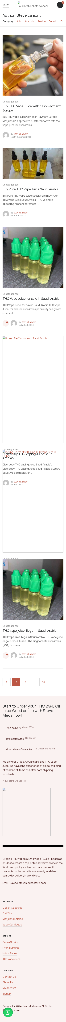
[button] (8, 1012)
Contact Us (9, 976)
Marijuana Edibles (13, 919)
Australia (29, 21)
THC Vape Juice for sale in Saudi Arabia (31, 298)
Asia (18, 21)
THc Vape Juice (12, 959)
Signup (7, 993)
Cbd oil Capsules (12, 907)
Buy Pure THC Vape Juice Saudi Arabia (30, 189)
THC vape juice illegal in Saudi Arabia (29, 630)
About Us (8, 982)
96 (43, 682)
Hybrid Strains (11, 948)
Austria (42, 21)
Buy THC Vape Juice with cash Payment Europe (32, 108)
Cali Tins (7, 913)
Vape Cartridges (12, 924)
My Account (9, 988)
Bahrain (53, 21)
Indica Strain (10, 953)
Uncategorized (11, 101)
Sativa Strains (11, 942)
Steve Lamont (21, 133)
